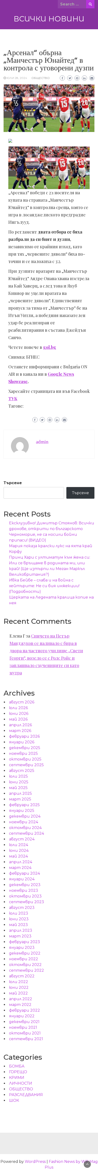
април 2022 (20, 999)
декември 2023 (24, 884)
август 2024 (21, 839)
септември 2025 (26, 765)
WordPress (35, 1161)
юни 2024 (19, 850)
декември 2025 (24, 748)
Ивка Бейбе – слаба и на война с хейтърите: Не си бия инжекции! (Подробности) (44, 586)
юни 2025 (18, 782)
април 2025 (20, 793)
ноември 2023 (23, 890)
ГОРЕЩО (18, 1072)
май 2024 (18, 856)
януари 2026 (21, 742)
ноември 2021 (23, 1027)
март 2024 (20, 867)
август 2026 (21, 702)
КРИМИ (16, 1077)
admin (42, 442)
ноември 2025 (23, 753)
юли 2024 (18, 845)
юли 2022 (18, 982)
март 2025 (20, 799)
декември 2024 (24, 816)
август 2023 (21, 907)
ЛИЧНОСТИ (20, 1083)
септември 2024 (26, 833)
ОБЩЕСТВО (40, 78)
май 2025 (18, 787)
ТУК (12, 398)
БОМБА (16, 1066)
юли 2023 (18, 913)
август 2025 (21, 770)
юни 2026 (18, 713)
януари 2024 (21, 879)
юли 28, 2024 (17, 78)
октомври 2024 (25, 827)
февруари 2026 (24, 736)
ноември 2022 (23, 959)
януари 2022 (21, 1016)
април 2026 (20, 725)
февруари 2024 (24, 873)
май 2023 (18, 924)
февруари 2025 (24, 805)
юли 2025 (18, 776)
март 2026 (20, 730)
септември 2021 (26, 1039)
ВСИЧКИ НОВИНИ (49, 18)
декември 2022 (24, 953)
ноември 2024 (23, 822)
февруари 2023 (24, 942)
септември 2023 (26, 902)
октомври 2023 (25, 896)
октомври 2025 (25, 759)
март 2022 (20, 1004)
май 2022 (18, 993)
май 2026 (18, 719)
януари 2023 (21, 947)
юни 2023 (19, 919)
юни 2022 (19, 987)
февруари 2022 (24, 1010)
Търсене (13, 483)
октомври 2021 (25, 1033)
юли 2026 (18, 708)
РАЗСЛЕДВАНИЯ (26, 1094)
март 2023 (20, 936)
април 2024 (20, 862)
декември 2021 (24, 1021)
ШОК (14, 1100)
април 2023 (20, 930)
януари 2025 (21, 810)
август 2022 (21, 976)
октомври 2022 (25, 964)
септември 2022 (26, 970)
